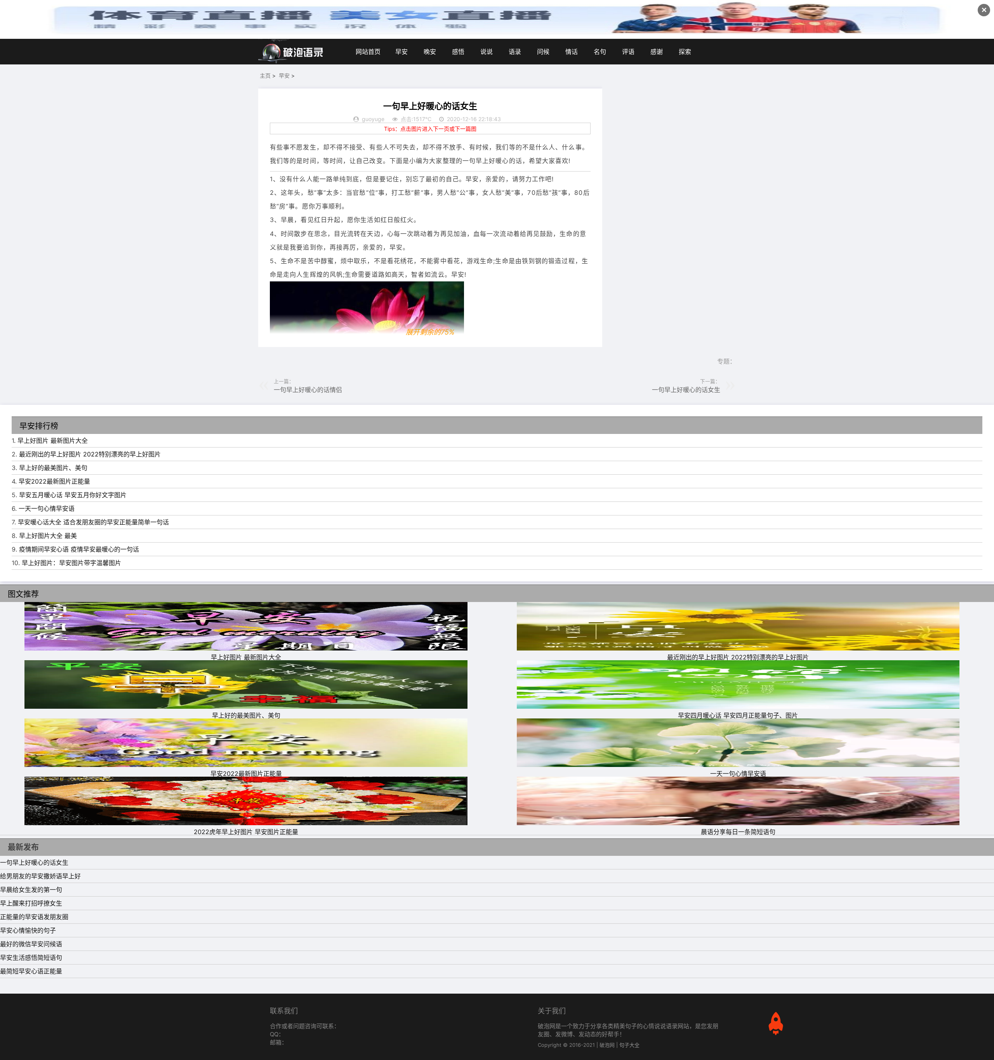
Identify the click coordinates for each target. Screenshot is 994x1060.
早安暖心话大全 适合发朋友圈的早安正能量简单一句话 (93, 522)
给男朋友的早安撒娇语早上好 (40, 876)
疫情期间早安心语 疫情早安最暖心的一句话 (79, 549)
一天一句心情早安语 (47, 508)
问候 (543, 52)
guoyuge (373, 119)
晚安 (430, 52)
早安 (401, 52)
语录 (515, 52)
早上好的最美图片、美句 (53, 468)
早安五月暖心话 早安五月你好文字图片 (73, 495)
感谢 (656, 52)
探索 (685, 52)
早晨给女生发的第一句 (31, 889)
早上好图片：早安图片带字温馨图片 (71, 563)
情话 (571, 52)
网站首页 (368, 52)
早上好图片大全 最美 (48, 536)
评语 (628, 52)
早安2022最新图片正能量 (54, 481)
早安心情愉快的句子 (28, 930)
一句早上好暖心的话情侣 (308, 390)
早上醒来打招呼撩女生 (31, 903)
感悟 (458, 52)
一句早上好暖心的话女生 (686, 390)
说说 (486, 52)
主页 (265, 75)
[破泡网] (291, 51)
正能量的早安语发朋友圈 (34, 917)
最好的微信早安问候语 (31, 944)
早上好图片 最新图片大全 (52, 440)
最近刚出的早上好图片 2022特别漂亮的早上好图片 (90, 454)
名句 (600, 52)
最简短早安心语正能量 (31, 971)
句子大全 (629, 1045)
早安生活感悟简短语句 (31, 957)
